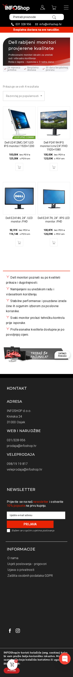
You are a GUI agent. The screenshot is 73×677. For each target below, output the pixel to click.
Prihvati (12, 670)
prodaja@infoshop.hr (21, 446)
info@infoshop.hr (51, 24)
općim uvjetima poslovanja (39, 530)
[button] (19, 167)
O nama (12, 558)
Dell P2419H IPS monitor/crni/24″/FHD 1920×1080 (54, 146)
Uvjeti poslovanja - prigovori (27, 564)
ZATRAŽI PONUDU (62, 354)
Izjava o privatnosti (20, 570)
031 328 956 (23, 24)
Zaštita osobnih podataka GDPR (30, 575)
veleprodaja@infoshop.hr (24, 469)
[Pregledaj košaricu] (54, 8)
